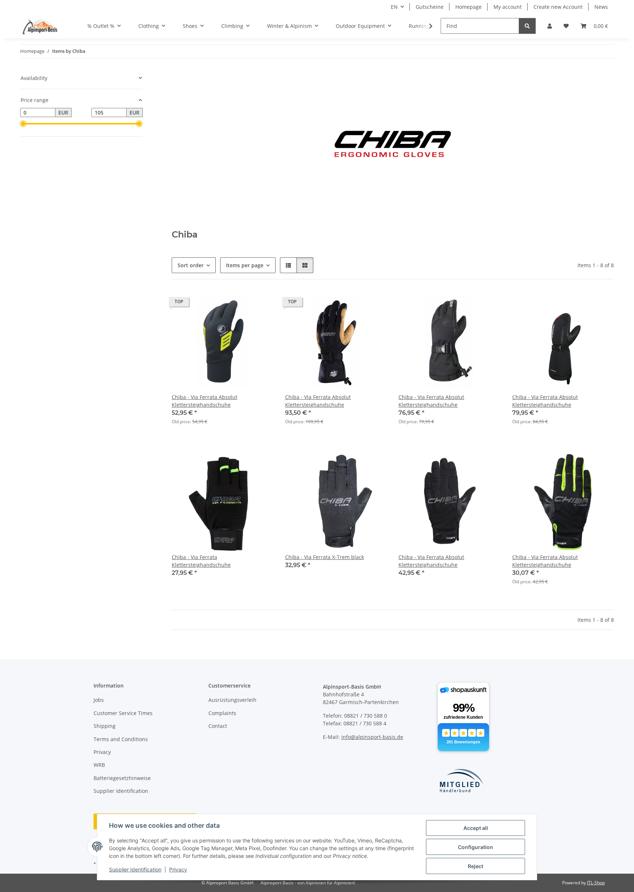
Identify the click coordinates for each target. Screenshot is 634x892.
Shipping (105, 725)
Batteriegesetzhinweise (122, 778)
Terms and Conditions (121, 739)
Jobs (99, 699)
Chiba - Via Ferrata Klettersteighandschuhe (201, 561)
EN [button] (394, 6)
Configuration (475, 847)
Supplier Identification (135, 869)
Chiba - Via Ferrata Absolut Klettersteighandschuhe (204, 401)
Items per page (244, 265)
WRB (99, 764)
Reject (475, 866)
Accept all (475, 828)
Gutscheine (430, 6)
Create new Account (558, 6)
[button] (550, 26)
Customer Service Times (123, 713)
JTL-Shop (596, 883)
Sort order (191, 265)
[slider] (23, 124)
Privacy (178, 869)
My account (507, 6)
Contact (217, 725)
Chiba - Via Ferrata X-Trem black (324, 557)
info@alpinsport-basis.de (372, 736)
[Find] (527, 26)
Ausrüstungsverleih (232, 699)
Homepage (468, 6)
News (601, 6)
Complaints (222, 713)
